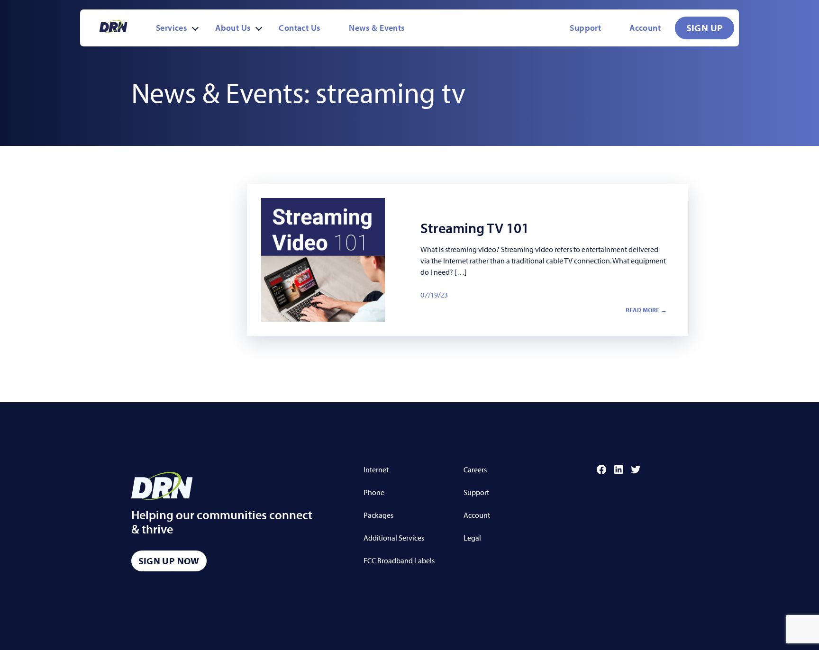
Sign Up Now (169, 561)
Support (585, 27)
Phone (374, 492)
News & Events (377, 27)
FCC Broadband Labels (399, 560)
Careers (475, 469)
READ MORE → (646, 310)
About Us (233, 27)
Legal (472, 537)
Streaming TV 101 (474, 228)
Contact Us (299, 27)
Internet (376, 469)
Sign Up (704, 28)
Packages (378, 515)
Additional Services (394, 537)
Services (171, 27)
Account (645, 27)
